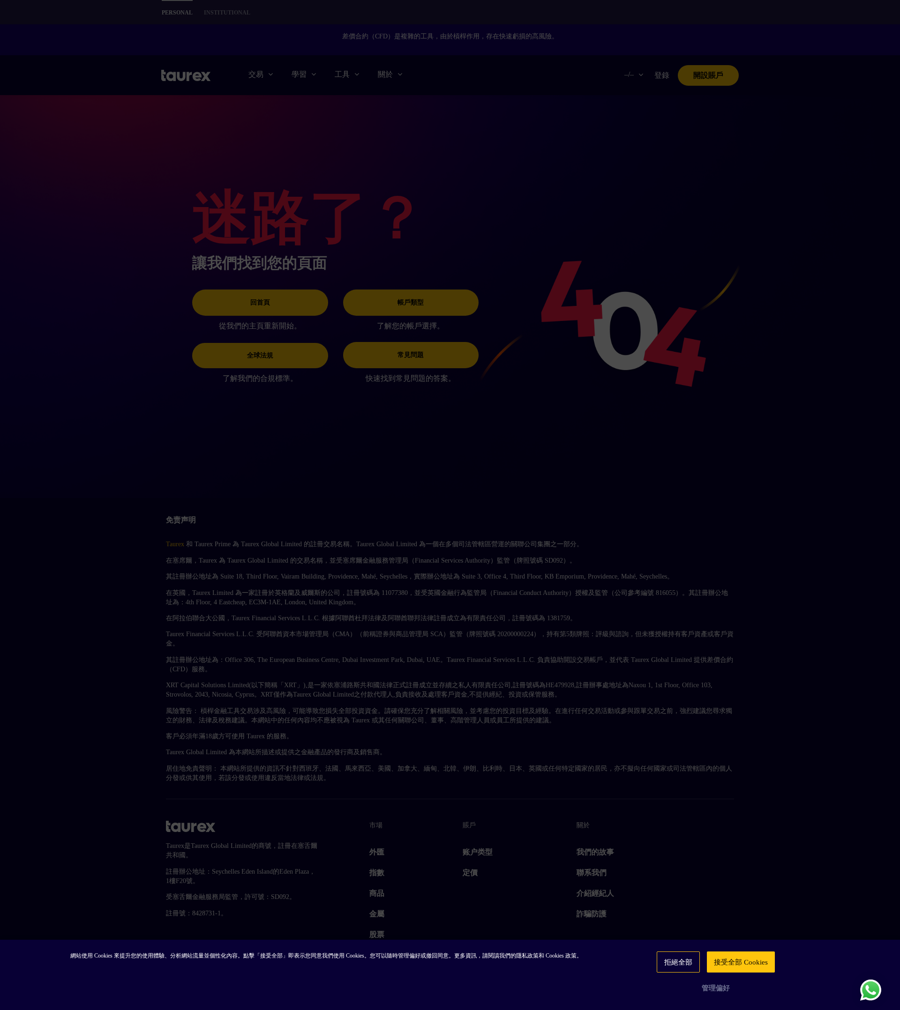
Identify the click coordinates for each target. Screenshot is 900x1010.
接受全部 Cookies (741, 962)
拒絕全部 (678, 962)
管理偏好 (716, 988)
